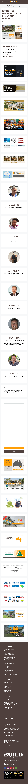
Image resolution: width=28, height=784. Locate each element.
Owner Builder (7, 731)
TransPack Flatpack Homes (9, 659)
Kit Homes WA (7, 685)
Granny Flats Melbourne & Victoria (10, 703)
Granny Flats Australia (8, 699)
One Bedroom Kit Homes (9, 649)
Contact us (5, 59)
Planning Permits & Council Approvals (11, 741)
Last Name (6, 408)
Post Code (6, 426)
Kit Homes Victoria (7, 686)
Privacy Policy (14, 732)
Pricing (13, 723)
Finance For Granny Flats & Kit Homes (11, 742)
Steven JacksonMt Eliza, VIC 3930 (14, 205)
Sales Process (7, 732)
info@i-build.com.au (8, 56)
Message (6, 438)
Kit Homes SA (7, 689)
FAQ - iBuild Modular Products (10, 724)
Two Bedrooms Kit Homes (9, 650)
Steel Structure (7, 669)
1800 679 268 (8, 54)
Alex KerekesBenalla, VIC (14, 374)
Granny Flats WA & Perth (9, 702)
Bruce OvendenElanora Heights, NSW (14, 338)
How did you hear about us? (10, 432)
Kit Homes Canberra (8, 690)
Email (5, 420)
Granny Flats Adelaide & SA (9, 706)
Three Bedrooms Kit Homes (9, 652)
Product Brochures (7, 723)
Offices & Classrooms (8, 670)
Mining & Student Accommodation (10, 674)
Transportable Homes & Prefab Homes (11, 729)
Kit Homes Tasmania (8, 691)
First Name (6, 402)
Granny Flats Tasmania (8, 708)
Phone (5, 414)
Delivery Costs (14, 731)
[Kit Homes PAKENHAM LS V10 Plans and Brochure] (12, 32)
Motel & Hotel (7, 667)
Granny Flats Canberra (8, 707)
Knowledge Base (16, 722)
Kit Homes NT (7, 693)
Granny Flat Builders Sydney (9, 740)
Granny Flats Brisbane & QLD (9, 704)
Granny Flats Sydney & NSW (9, 701)
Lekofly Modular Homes (8, 658)
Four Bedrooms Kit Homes (9, 653)
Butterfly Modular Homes (9, 656)
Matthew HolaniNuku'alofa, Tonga (14, 304)
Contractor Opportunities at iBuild (10, 744)
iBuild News (6, 722)
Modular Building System (9, 671)
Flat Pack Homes (7, 728)
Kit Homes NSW (7, 684)
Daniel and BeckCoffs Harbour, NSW (14, 271)
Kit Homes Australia (8, 682)
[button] (26, 2)
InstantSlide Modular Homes (9, 657)
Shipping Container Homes (9, 673)
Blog (11, 722)
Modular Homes (15, 728)
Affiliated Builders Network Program (11, 739)
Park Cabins (6, 666)
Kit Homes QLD (7, 687)
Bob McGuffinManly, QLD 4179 (14, 237)
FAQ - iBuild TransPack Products (10, 725)
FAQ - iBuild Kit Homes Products (10, 727)
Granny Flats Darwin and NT (9, 710)
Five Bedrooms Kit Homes (9, 654)
